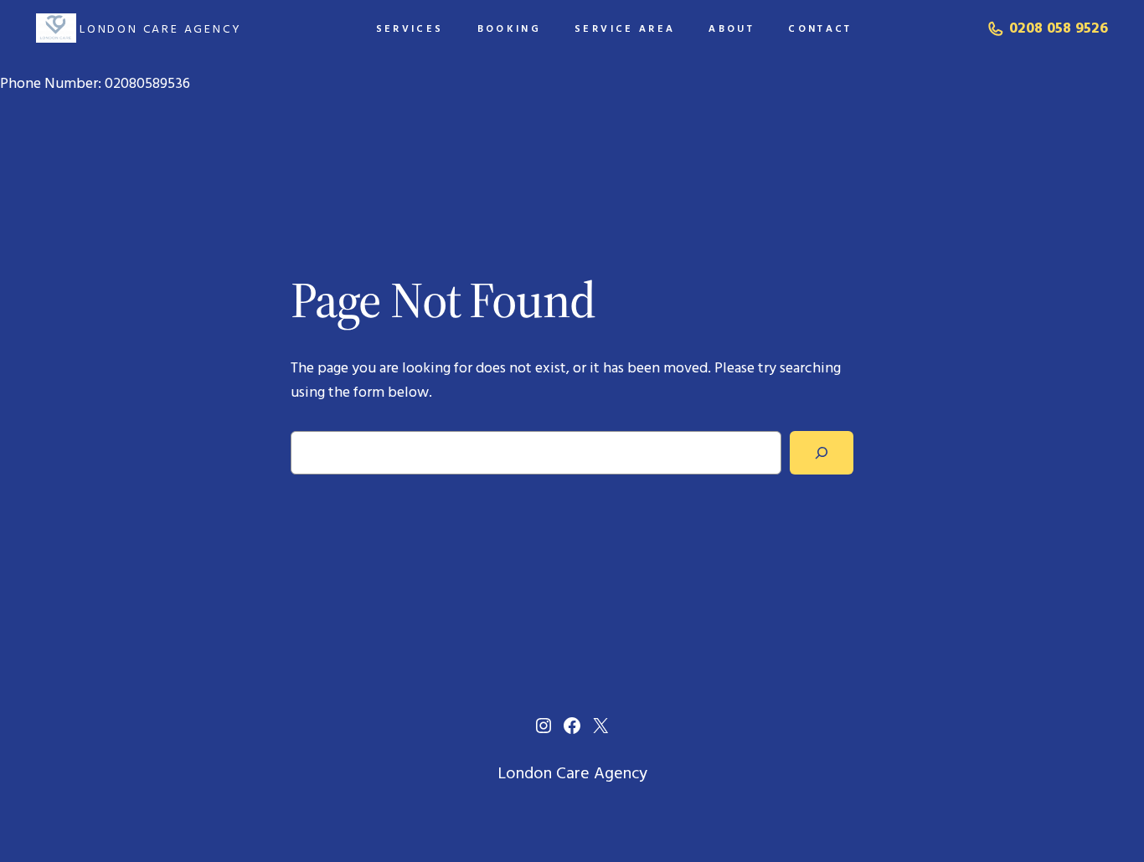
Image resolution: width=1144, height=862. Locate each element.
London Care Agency (160, 28)
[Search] (821, 453)
